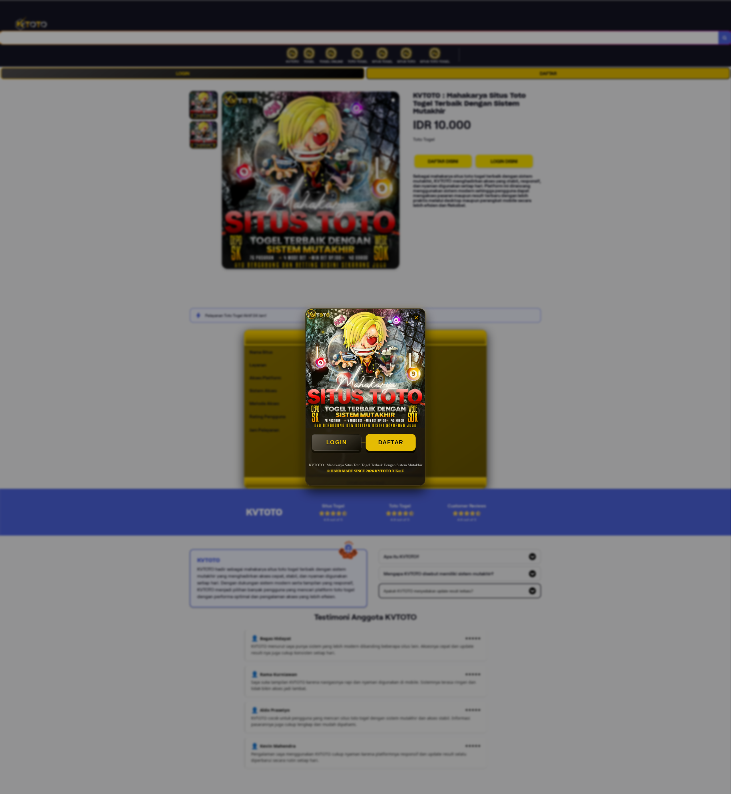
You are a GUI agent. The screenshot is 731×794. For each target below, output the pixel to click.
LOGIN (336, 442)
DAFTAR (390, 442)
